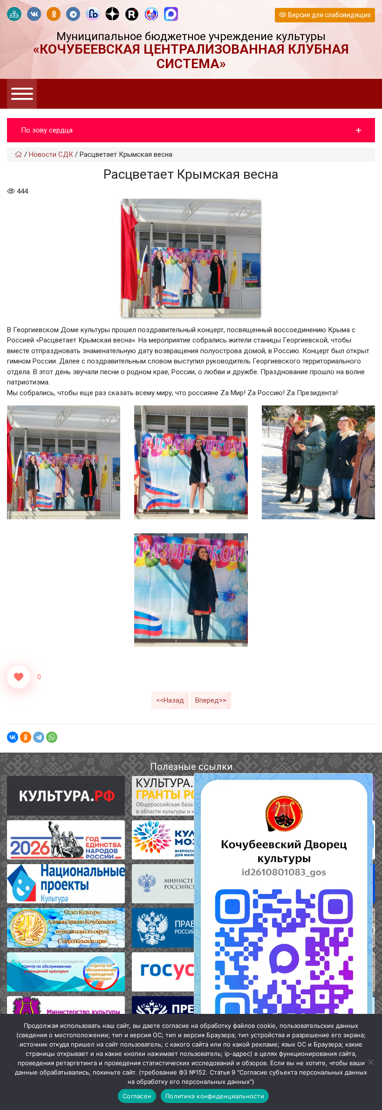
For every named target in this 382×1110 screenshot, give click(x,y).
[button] (191, 130)
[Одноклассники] (25, 737)
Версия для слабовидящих (328, 15)
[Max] (171, 14)
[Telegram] (38, 737)
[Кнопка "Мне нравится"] (18, 677)
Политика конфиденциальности (214, 1096)
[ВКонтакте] (12, 737)
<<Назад (170, 700)
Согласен (137, 1096)
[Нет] (370, 1062)
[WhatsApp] (51, 737)
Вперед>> (210, 700)
